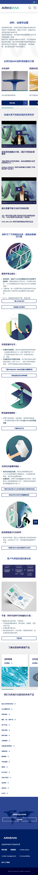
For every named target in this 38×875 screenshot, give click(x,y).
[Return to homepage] (10, 8)
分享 (30, 14)
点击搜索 (19, 819)
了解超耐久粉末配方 (19, 307)
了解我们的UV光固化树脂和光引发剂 (19, 548)
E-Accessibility (25, 856)
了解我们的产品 (19, 428)
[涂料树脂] (15, 670)
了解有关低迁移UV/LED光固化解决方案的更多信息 (19, 489)
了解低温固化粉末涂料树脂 (19, 375)
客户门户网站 (6, 862)
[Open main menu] (35, 8)
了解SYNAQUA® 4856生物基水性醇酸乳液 (19, 369)
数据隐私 (13, 849)
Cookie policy (24, 849)
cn (34, 2)
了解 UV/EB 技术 (19, 301)
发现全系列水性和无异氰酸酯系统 (19, 495)
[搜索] (30, 8)
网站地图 (4, 849)
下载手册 (19, 638)
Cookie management (9, 856)
